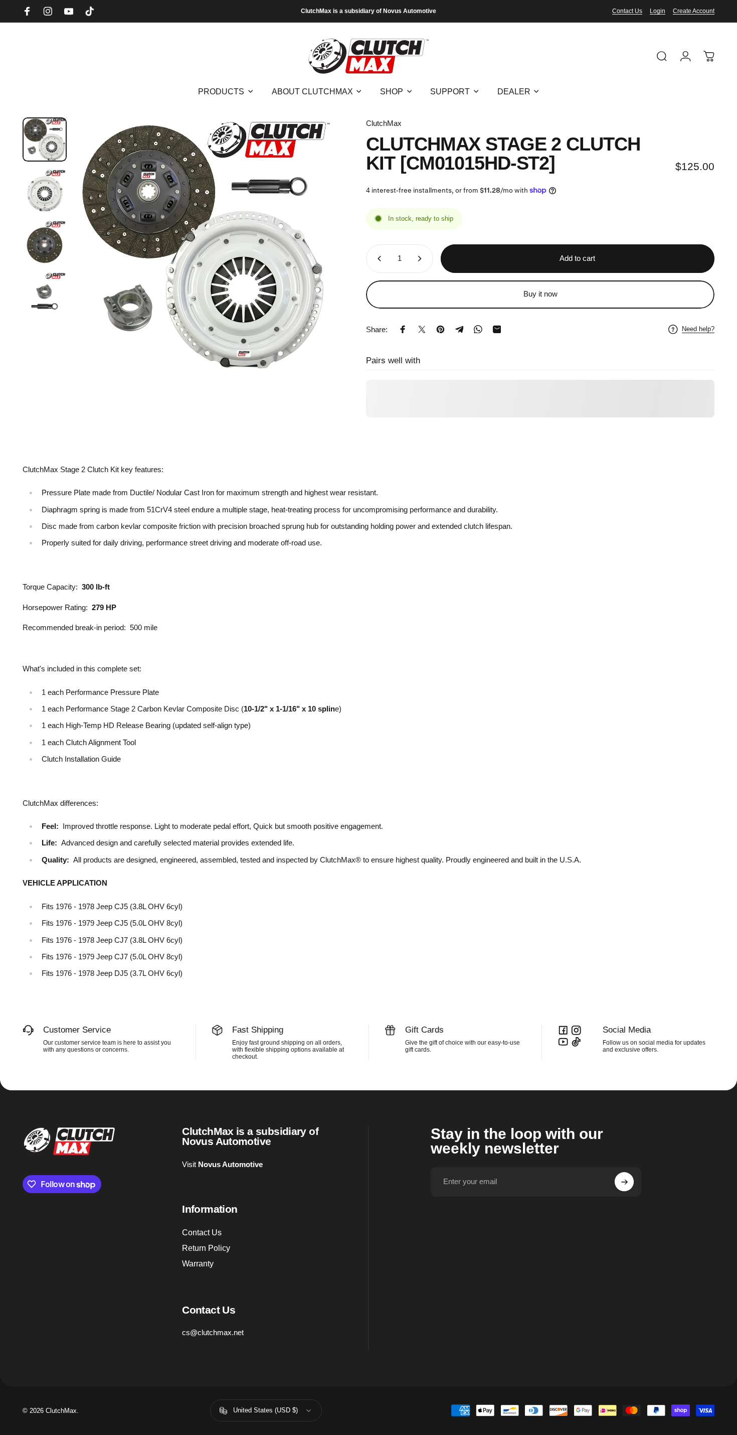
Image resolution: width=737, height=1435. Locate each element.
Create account (693, 11)
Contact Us (627, 11)
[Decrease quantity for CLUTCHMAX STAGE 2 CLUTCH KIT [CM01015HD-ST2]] (377, 258)
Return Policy (206, 1248)
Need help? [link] (698, 329)
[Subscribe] (624, 1182)
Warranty (198, 1263)
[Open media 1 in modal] (202, 246)
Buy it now (540, 294)
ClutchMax (384, 123)
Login (657, 11)
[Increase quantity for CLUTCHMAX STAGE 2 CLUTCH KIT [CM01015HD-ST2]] (422, 258)
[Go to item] (45, 139)
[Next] (307, 265)
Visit (222, 1164)
